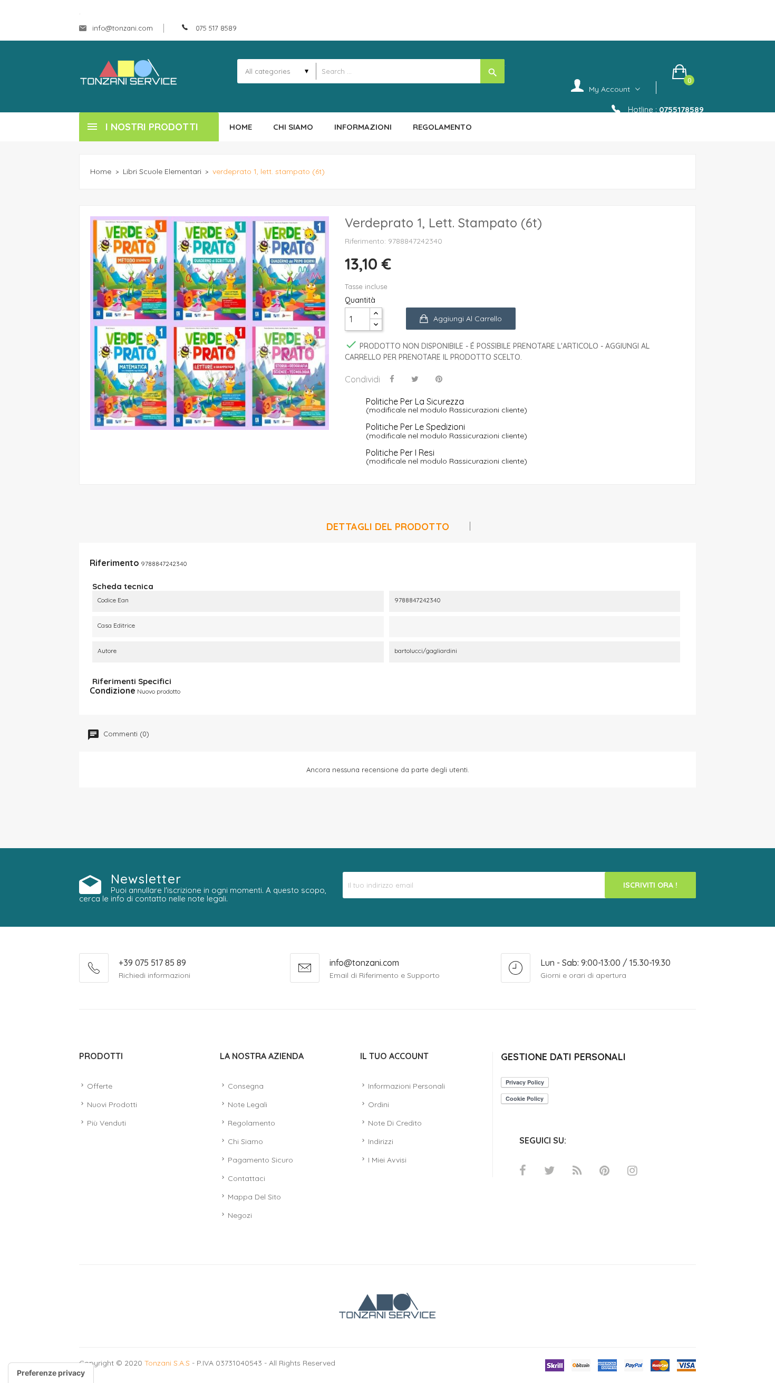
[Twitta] (415, 378)
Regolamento (251, 1123)
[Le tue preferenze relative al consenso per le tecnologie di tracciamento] (50, 1373)
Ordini (378, 1104)
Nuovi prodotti (112, 1104)
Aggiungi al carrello (467, 318)
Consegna (246, 1086)
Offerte (99, 1086)
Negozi (240, 1215)
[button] (684, 71)
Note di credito (395, 1123)
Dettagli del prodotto (387, 527)
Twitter (549, 1170)
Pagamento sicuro (260, 1160)
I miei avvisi (387, 1160)
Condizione (112, 690)
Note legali (247, 1104)
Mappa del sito (254, 1197)
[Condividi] (392, 378)
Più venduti (106, 1123)
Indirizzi (380, 1141)
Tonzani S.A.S (167, 1363)
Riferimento (114, 563)
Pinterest (604, 1170)
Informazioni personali (406, 1086)
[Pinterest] (439, 378)
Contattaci (246, 1178)
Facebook (522, 1170)
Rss (577, 1170)
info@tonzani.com (121, 28)
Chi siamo (245, 1141)
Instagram (632, 1170)
